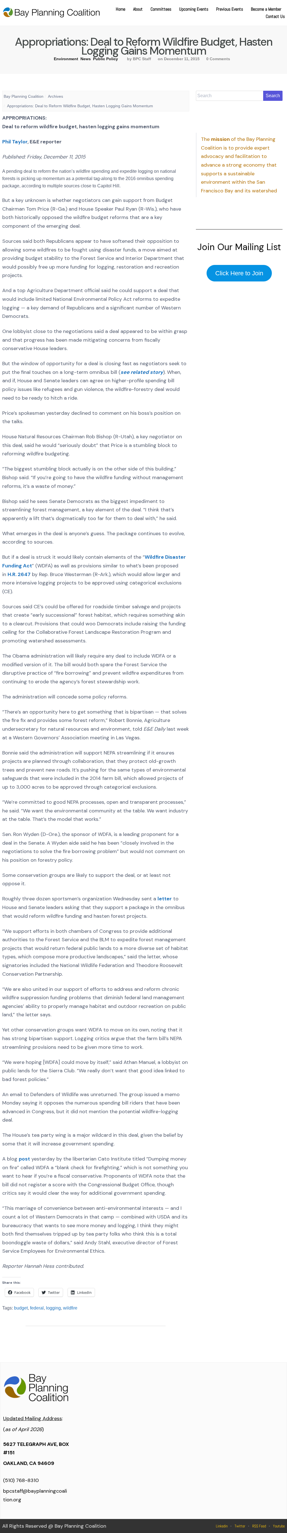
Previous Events (229, 9)
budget (21, 1308)
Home (120, 9)
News (85, 59)
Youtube (279, 1526)
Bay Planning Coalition (23, 96)
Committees (161, 9)
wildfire (70, 1308)
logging (53, 1308)
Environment (66, 59)
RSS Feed (259, 1526)
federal (37, 1308)
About (138, 9)
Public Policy (105, 59)
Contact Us (275, 16)
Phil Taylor (14, 141)
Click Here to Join (239, 273)
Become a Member (266, 9)
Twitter (240, 1526)
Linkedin (222, 1526)
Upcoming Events (193, 9)
